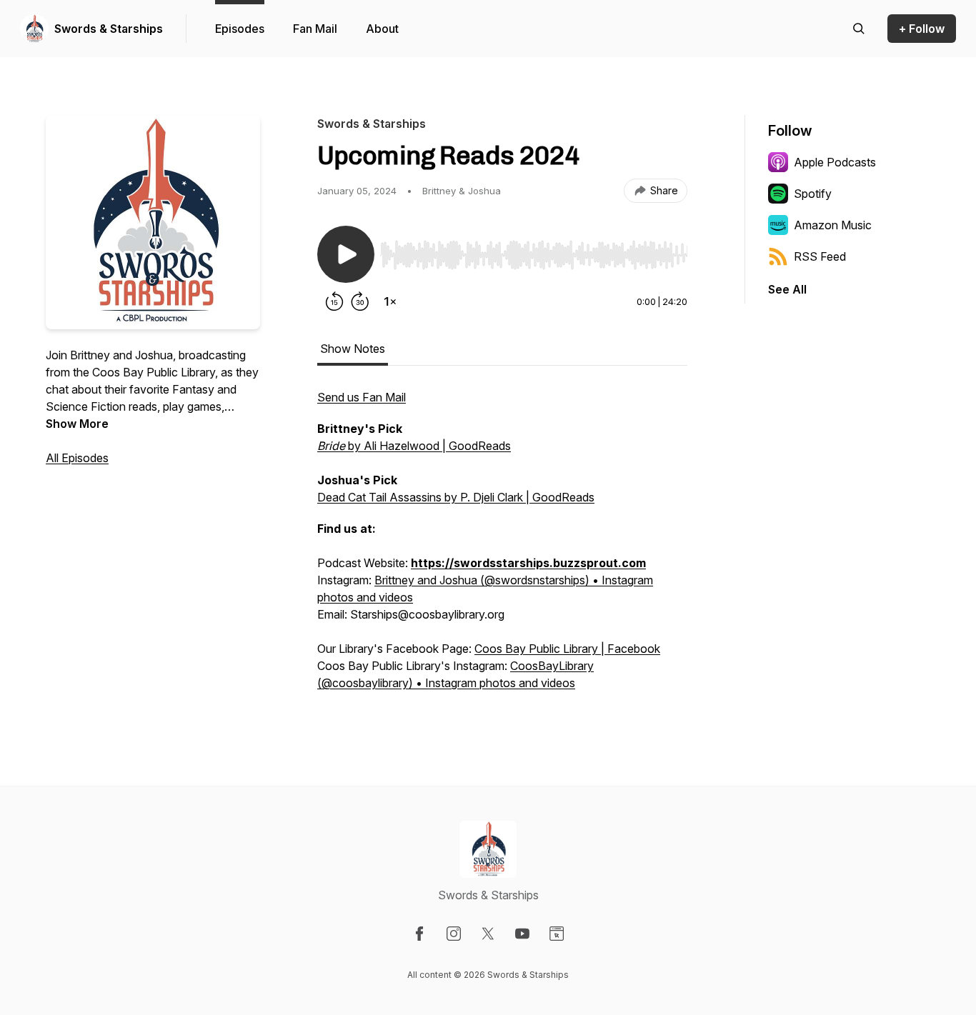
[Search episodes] (859, 28)
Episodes (239, 28)
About (382, 28)
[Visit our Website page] (556, 933)
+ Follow (922, 28)
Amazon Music (833, 225)
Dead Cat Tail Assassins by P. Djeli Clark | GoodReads (455, 497)
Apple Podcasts (835, 162)
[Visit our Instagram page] (454, 933)
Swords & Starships (108, 28)
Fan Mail (315, 28)
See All (787, 289)
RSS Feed (820, 256)
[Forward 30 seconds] (360, 301)
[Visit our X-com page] (488, 933)
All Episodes (77, 458)
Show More (77, 423)
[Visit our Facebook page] (419, 933)
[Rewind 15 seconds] (334, 301)
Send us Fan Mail (361, 397)
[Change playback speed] (390, 301)
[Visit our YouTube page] (522, 933)
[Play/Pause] (345, 254)
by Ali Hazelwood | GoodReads (414, 446)
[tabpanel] (502, 547)
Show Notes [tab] (352, 348)
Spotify (813, 193)
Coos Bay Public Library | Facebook (567, 648)
